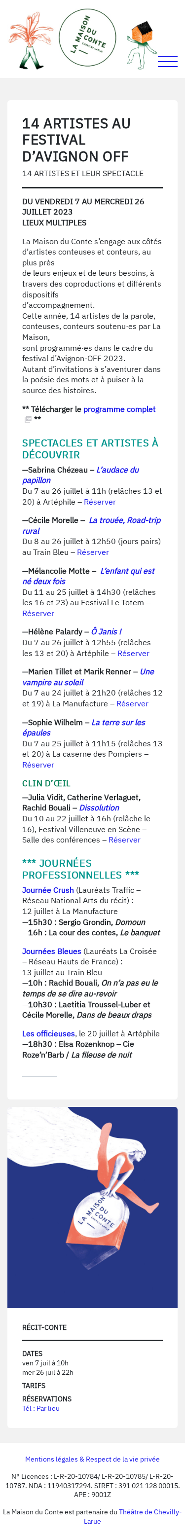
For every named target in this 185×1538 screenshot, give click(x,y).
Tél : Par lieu (41, 1408)
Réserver (100, 502)
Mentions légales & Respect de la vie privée (92, 1459)
